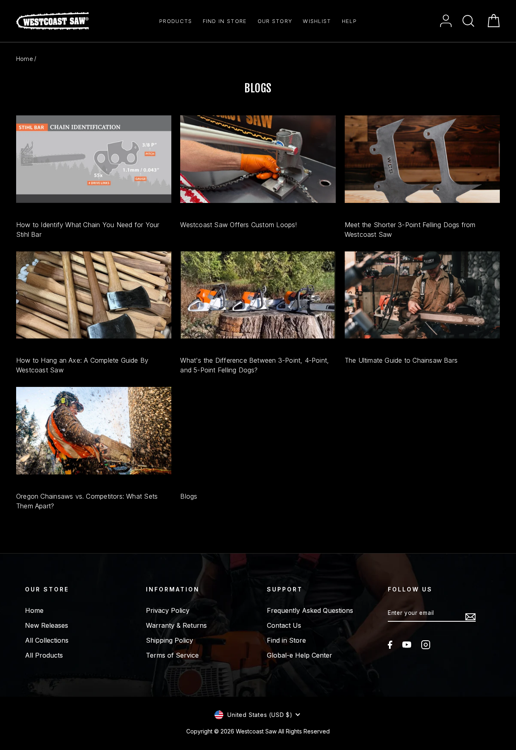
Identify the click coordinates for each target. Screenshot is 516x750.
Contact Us (284, 625)
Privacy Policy (167, 610)
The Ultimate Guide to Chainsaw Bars (401, 360)
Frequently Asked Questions (310, 610)
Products (175, 21)
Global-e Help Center (299, 655)
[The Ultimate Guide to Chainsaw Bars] (422, 295)
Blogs (188, 496)
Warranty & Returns (176, 625)
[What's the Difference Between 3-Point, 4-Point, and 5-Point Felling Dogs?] (257, 295)
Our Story (275, 21)
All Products (44, 655)
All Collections (47, 640)
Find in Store (225, 21)
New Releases (46, 625)
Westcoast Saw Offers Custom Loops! (238, 225)
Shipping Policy (169, 640)
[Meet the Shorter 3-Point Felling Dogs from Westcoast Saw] (422, 159)
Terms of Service (172, 655)
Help (349, 21)
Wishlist (317, 21)
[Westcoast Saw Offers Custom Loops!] (257, 159)
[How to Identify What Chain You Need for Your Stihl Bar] (93, 159)
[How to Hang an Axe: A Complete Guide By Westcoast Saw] (93, 295)
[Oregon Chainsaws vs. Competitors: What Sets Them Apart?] (93, 430)
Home (24, 59)
